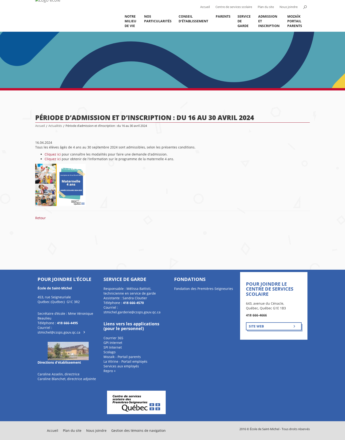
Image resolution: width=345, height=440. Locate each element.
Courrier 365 (113, 338)
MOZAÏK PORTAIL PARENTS (294, 21)
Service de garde (244, 21)
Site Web (256, 326)
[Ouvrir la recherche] (304, 7)
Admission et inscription (269, 21)
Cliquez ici (53, 154)
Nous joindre (289, 7)
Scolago (109, 352)
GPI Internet (113, 342)
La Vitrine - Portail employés (125, 361)
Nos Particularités (158, 18)
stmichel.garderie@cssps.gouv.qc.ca (132, 312)
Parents (223, 16)
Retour (40, 218)
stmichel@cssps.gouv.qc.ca (59, 332)
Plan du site (266, 7)
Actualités (55, 126)
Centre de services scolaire (233, 7)
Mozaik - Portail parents (122, 356)
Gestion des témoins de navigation (138, 430)
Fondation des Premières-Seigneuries (203, 288)
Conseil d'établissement (193, 18)
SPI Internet (113, 347)
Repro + (110, 371)
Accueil (205, 7)
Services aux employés (121, 366)
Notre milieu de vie (130, 21)
